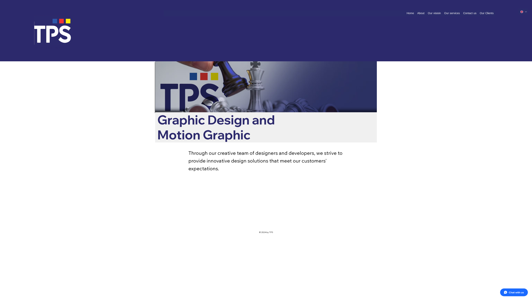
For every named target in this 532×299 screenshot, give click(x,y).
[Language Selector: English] (523, 12)
